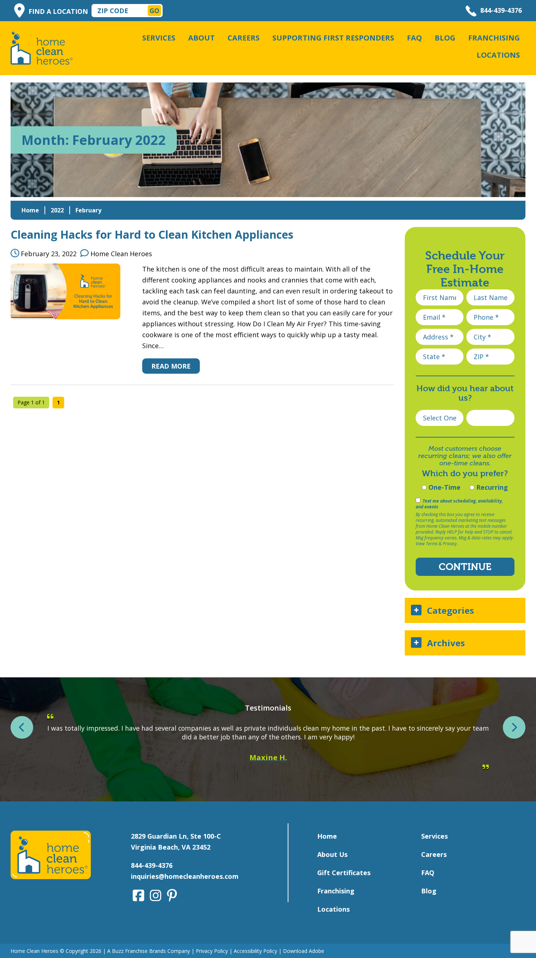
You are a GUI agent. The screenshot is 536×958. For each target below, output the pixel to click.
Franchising (494, 38)
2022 (57, 210)
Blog (445, 38)
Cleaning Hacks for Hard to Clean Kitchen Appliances (152, 234)
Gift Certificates (343, 872)
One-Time (444, 487)
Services (158, 38)
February (88, 210)
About (201, 38)
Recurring (491, 487)
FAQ (414, 38)
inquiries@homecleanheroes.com (184, 876)
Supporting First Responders (333, 38)
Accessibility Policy (255, 950)
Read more (171, 366)
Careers (244, 38)
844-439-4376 (501, 10)
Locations (498, 55)
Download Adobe (303, 950)
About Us (332, 854)
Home (30, 210)
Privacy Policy (212, 950)
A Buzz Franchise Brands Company (148, 950)
